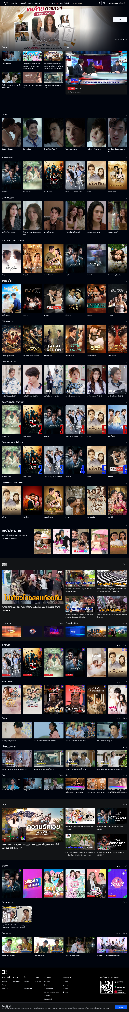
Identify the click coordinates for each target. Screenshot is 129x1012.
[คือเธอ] (11, 258)
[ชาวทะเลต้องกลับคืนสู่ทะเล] (112, 730)
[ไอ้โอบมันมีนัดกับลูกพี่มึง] (53, 132)
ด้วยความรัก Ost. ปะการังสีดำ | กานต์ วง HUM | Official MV (111, 853)
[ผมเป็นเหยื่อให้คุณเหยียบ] (11, 215)
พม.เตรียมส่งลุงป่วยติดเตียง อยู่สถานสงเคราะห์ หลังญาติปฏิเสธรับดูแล (80, 590)
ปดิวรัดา (89, 192)
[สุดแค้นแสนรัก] (96, 500)
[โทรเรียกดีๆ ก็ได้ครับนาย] (96, 132)
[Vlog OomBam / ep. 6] (75, 883)
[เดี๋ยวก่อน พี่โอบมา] (11, 132)
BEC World (46, 982)
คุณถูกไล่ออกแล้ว (49, 232)
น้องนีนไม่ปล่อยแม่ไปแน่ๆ (93, 232)
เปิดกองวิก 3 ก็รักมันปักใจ (73, 956)
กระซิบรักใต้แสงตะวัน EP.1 (9, 396)
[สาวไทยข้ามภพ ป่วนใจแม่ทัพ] (32, 339)
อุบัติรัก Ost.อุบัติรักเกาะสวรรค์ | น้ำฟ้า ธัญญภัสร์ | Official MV (80, 828)
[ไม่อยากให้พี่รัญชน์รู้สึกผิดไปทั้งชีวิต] (32, 215)
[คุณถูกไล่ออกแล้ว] (53, 215)
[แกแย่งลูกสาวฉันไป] (117, 215)
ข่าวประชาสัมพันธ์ (28, 989)
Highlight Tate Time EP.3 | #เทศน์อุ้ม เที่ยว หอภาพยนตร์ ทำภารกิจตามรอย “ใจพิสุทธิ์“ (15, 926)
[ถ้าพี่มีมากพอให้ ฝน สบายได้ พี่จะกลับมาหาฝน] (11, 77)
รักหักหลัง (89, 275)
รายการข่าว (26, 985)
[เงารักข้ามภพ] (53, 339)
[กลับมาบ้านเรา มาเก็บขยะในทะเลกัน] (80, 730)
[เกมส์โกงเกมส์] (53, 175)
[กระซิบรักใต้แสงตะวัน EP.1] (11, 379)
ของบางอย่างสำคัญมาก (9, 790)
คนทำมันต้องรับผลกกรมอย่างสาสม (116, 150)
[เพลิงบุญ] (32, 298)
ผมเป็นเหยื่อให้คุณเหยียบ (9, 232)
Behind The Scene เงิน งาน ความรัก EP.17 (110, 769)
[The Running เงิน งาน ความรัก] (75, 175)
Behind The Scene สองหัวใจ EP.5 (52, 86)
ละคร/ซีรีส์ (4, 982)
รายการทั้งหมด (16, 982)
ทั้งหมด (124, 565)
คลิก (120, 19)
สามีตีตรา (47, 315)
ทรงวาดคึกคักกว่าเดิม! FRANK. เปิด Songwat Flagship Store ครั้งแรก (96, 791)
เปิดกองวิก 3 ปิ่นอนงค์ (40, 956)
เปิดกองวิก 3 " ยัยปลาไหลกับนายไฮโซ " (108, 956)
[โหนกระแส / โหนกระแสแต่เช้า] (53, 631)
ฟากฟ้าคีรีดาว (112, 436)
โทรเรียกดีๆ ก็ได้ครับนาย (94, 149)
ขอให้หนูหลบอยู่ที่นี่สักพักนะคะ (10, 741)
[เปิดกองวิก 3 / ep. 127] (11, 883)
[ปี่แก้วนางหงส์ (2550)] (118, 541)
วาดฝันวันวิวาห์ (27, 192)
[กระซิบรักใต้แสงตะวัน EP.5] (96, 379)
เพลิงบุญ (25, 315)
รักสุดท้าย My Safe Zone (115, 275)
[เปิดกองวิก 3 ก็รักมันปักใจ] (80, 945)
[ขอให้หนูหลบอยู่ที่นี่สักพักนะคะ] (17, 730)
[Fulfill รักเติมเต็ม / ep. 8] (96, 662)
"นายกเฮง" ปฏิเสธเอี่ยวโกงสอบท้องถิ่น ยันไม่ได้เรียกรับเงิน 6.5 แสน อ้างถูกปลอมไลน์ (31, 609)
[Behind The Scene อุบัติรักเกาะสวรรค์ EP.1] (17, 758)
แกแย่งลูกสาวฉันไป (113, 232)
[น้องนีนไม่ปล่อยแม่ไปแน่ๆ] (96, 215)
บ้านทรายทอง (112, 192)
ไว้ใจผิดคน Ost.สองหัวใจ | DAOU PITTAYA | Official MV (110, 828)
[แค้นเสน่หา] (75, 298)
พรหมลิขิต (111, 517)
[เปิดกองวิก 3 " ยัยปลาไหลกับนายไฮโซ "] (112, 945)
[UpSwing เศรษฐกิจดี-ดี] (96, 631)
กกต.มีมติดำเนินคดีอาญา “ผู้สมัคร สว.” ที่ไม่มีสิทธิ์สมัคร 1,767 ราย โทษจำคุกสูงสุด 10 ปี (111, 590)
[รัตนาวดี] (42, 541)
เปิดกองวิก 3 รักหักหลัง (8, 956)
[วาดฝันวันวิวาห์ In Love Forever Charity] (32, 77)
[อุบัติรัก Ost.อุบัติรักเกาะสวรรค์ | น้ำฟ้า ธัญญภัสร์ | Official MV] (80, 816)
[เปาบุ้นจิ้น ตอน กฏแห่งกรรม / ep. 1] (75, 699)
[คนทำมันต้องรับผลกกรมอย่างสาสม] (117, 132)
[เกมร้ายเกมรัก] (11, 298)
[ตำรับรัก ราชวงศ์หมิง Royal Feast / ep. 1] (96, 699)
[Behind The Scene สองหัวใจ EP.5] (53, 77)
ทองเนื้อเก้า (26, 517)
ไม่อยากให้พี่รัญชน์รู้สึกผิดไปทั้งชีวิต (32, 233)
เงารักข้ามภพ (48, 356)
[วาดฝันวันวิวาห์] (32, 175)
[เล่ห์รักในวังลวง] (117, 339)
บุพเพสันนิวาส (48, 275)
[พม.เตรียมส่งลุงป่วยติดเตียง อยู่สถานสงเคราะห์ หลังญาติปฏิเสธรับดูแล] (80, 578)
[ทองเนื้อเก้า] (32, 500)
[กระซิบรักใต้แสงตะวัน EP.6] (117, 379)
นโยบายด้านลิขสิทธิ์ (48, 989)
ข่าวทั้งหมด (26, 982)
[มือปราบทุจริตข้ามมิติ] (11, 339)
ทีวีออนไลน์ (38, 982)
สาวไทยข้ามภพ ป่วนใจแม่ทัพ (31, 356)
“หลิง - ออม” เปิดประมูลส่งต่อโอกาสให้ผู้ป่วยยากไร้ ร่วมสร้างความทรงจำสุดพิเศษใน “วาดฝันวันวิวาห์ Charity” (117, 791)
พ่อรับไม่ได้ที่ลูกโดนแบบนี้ (73, 232)
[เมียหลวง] (117, 298)
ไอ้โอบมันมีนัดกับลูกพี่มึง (51, 149)
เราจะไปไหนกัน (48, 790)
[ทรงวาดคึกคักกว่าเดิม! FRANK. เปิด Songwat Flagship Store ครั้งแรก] (96, 783)
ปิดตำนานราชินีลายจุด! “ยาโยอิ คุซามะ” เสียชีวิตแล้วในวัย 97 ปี (112, 616)
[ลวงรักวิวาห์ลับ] (75, 339)
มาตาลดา (68, 517)
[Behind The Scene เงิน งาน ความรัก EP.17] (112, 758)
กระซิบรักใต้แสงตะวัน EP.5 (94, 396)
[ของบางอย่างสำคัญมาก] (11, 783)
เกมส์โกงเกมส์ (48, 192)
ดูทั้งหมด (79, 92)
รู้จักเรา (45, 985)
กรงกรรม (89, 315)
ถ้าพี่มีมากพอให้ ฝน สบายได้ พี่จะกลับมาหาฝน (11, 86)
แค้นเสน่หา (68, 315)
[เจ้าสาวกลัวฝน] (99, 541)
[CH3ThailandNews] (75, 631)
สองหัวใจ (4, 192)
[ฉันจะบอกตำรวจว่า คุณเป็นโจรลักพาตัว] (48, 730)
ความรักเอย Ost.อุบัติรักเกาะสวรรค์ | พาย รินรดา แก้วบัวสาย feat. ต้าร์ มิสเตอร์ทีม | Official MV (53, 66)
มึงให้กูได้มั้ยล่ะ (27, 149)
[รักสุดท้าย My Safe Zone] (117, 258)
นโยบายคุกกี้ (47, 996)
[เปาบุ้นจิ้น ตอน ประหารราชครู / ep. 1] (53, 699)
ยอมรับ (121, 1007)
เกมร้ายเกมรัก (6, 315)
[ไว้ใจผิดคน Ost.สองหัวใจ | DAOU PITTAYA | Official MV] (112, 816)
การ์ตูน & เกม (5, 989)
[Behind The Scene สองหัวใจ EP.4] (80, 758)
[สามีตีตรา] (53, 298)
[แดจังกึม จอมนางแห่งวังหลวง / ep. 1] (32, 699)
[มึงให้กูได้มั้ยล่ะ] (32, 132)
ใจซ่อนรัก (26, 275)
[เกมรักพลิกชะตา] (96, 339)
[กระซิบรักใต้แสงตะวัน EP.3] (53, 379)
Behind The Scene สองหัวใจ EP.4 (76, 769)
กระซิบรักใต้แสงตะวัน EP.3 (51, 396)
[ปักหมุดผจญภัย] (11, 56)
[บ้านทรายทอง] (117, 175)
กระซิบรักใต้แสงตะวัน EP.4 (73, 396)
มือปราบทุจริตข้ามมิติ (8, 356)
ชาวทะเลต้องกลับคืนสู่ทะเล (104, 741)
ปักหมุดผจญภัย (6, 64)
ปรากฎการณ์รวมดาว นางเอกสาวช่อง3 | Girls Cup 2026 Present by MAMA (31, 66)
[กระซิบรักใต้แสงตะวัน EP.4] (75, 379)
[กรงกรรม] (96, 298)
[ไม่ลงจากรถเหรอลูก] (75, 132)
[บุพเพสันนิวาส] (53, 258)
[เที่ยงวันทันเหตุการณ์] (32, 631)
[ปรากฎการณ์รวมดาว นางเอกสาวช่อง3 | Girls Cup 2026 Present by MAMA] (32, 56)
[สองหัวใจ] (11, 175)
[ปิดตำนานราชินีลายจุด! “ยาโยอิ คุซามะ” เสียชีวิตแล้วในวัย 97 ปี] (112, 604)
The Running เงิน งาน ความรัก (74, 192)
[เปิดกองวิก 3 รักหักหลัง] (17, 945)
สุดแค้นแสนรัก (91, 517)
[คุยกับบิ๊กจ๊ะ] (117, 631)
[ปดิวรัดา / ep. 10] (117, 662)
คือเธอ (4, 275)
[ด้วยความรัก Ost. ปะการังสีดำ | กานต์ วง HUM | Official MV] (112, 842)
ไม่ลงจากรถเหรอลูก (71, 149)
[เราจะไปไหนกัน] (53, 783)
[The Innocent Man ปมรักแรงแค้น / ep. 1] (117, 699)
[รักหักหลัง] (96, 258)
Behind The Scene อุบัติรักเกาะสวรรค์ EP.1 (15, 769)
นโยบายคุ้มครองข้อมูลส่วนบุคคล (51, 992)
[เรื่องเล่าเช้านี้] (11, 631)
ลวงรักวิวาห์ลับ (70, 356)
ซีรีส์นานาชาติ (5, 985)
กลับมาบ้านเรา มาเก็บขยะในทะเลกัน (76, 741)
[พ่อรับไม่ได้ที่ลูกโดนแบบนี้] (75, 215)
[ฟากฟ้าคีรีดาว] (117, 419)
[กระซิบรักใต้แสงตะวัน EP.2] (32, 379)
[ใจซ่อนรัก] (32, 258)
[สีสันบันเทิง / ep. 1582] (32, 883)
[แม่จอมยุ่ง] (80, 541)
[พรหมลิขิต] (117, 500)
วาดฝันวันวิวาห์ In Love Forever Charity (32, 86)
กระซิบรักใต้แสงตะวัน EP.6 (115, 396)
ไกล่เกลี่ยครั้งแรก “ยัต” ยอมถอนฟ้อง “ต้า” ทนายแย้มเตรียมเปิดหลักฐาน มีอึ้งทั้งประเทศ (79, 616)
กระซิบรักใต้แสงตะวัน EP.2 (30, 396)
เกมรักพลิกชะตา (91, 356)
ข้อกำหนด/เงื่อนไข (48, 999)
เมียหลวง (110, 315)
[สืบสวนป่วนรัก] (61, 541)
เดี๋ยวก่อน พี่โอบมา (7, 149)
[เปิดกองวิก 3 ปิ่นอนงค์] (48, 945)
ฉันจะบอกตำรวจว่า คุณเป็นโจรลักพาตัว (45, 741)
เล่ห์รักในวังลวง (112, 356)
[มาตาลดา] (75, 500)
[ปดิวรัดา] (96, 175)
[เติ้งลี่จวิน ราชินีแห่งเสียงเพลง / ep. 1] (11, 699)
